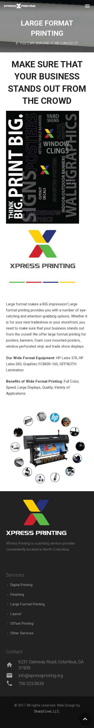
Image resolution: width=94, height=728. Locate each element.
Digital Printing (21, 585)
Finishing (17, 594)
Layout (15, 614)
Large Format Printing (27, 604)
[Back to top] (85, 719)
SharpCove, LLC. (47, 711)
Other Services (22, 633)
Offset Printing (22, 623)
